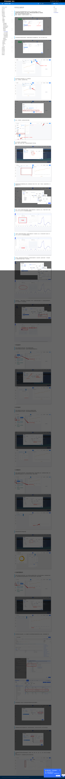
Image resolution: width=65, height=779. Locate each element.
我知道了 (58, 775)
